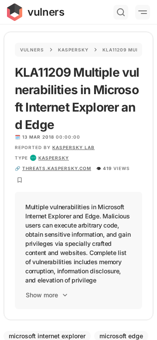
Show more (42, 295)
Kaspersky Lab (73, 147)
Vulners (32, 49)
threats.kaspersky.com (56, 168)
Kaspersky (73, 49)
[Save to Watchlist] (19, 180)
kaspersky (53, 157)
